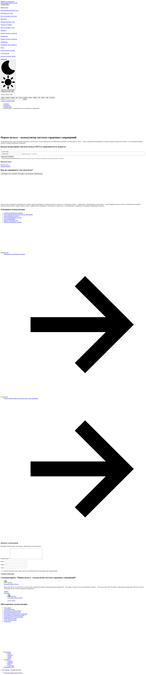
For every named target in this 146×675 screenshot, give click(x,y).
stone (42, 97)
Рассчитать (4, 156)
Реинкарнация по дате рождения (13, 617)
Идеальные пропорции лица (12, 612)
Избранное (4, 59)
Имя (2, 561)
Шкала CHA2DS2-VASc (11, 220)
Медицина (7, 105)
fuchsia (7, 97)
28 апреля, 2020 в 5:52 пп (11, 584)
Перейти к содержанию (7, 1)
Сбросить (11, 156)
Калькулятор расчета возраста (12, 611)
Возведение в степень (10, 618)
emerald (25, 97)
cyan (20, 97)
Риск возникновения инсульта (12, 217)
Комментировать (5, 166)
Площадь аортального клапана (13, 222)
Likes (6, 591)
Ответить (6, 593)
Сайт (2, 567)
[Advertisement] (73, 122)
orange (35, 97)
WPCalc (7, 670)
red (39, 97)
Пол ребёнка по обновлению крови (14, 615)
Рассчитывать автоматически (10, 158)
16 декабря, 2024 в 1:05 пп (15, 597)
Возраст (4, 153)
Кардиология (8, 107)
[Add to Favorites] (1, 150)
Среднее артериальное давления (13, 213)
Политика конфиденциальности (13, 673)
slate (47, 97)
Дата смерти (7, 608)
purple (12, 97)
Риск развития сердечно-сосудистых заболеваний (18, 214)
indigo (2, 97)
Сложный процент (9, 609)
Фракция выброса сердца (11, 216)
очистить (52, 97)
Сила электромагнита (10, 620)
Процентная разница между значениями (15, 614)
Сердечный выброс (9, 219)
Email (3, 564)
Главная (6, 104)
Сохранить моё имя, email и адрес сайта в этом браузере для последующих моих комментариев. (30, 571)
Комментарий (5, 558)
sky (17, 97)
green (30, 97)
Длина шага (7, 621)
